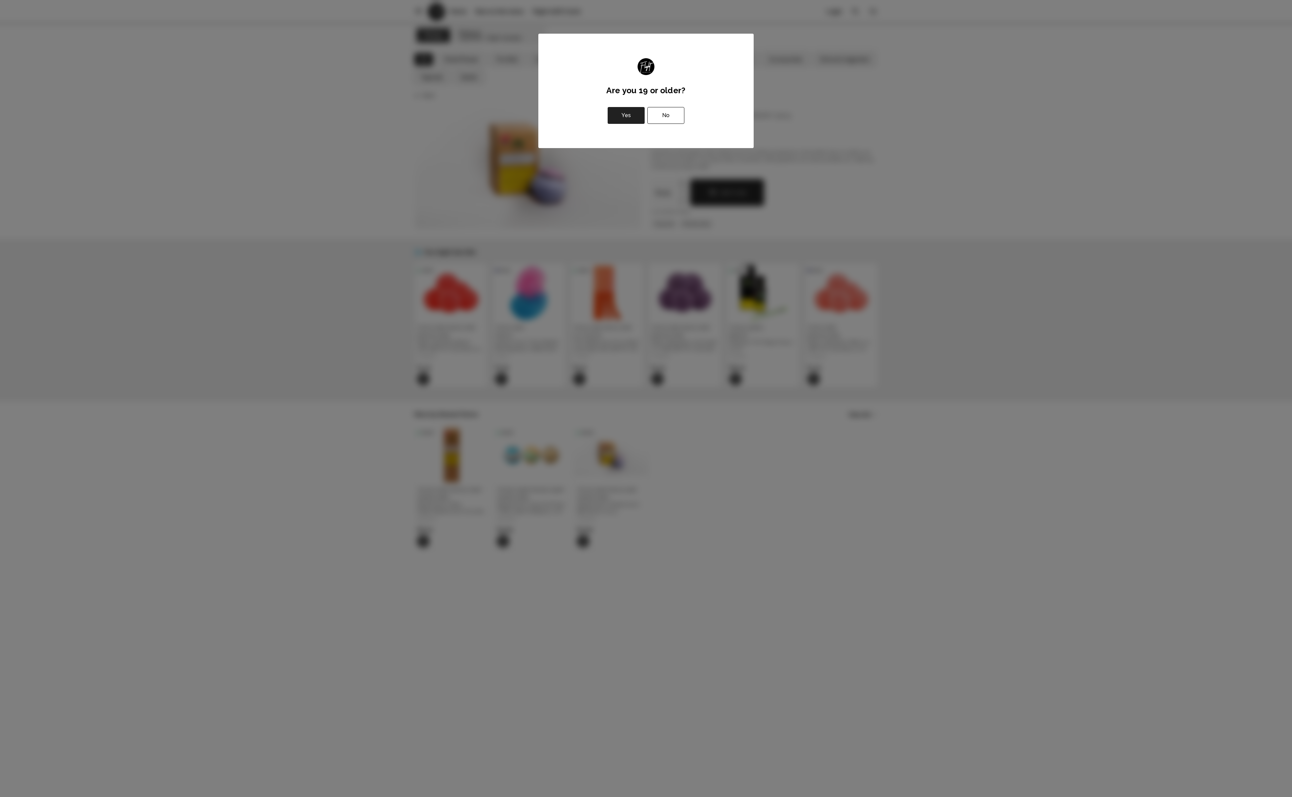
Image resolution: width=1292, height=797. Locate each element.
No (666, 115)
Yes (626, 115)
